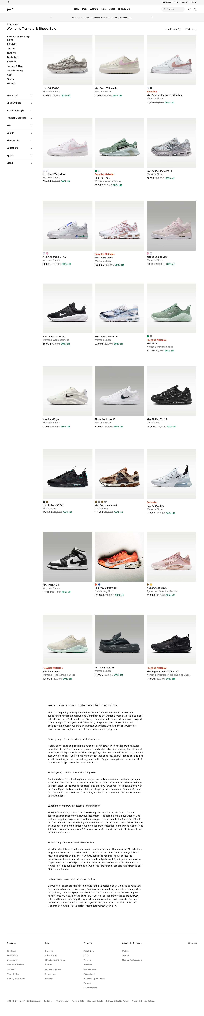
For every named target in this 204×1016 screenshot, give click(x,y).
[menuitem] (179, 2)
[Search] (163, 9)
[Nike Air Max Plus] (119, 226)
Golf (9, 75)
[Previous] (51, 17)
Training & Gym (15, 66)
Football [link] (11, 62)
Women (94, 9)
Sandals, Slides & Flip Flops (18, 38)
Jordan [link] (11, 48)
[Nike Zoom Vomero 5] (119, 474)
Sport (112, 9)
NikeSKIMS (124, 9)
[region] (18, 102)
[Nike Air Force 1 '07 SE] (67, 226)
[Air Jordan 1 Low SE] (119, 391)
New (76, 9)
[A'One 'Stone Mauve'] (171, 557)
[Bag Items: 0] (194, 9)
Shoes (16, 25)
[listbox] (191, 29)
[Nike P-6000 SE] (67, 60)
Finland (194, 943)
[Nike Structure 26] (67, 639)
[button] (20, 95)
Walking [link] (11, 83)
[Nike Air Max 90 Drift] (67, 474)
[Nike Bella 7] (171, 308)
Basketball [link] (12, 57)
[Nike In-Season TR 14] (67, 308)
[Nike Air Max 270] (171, 474)
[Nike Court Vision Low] (67, 143)
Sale (9, 25)
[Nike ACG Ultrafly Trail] (119, 557)
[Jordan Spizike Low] (171, 226)
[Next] (152, 17)
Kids (103, 9)
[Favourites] (189, 9)
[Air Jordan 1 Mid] (67, 557)
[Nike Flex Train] (119, 143)
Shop (130, 17)
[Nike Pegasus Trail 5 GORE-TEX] (171, 639)
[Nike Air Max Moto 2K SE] (171, 143)
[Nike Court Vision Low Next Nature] (171, 60)
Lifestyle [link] (11, 44)
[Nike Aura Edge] (67, 391)
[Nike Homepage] (11, 9)
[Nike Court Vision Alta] (119, 60)
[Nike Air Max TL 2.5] (171, 391)
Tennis (10, 79)
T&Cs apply (122, 17)
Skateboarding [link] (15, 70)
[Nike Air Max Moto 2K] (119, 308)
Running (11, 53)
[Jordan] (8, 2)
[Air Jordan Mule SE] (119, 639)
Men (84, 9)
